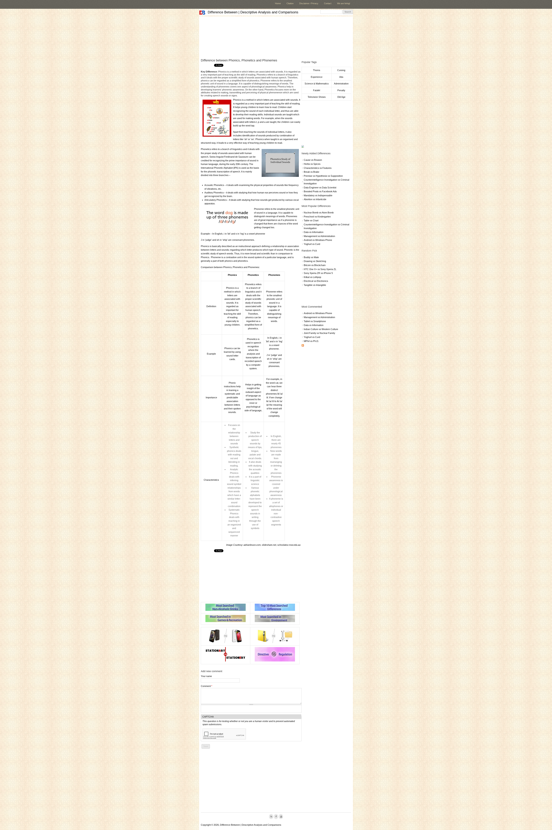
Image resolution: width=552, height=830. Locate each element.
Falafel (316, 90)
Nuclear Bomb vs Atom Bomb (319, 212)
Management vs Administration (319, 236)
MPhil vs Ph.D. (311, 341)
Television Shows (317, 97)
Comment (206, 686)
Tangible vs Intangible (315, 285)
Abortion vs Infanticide (315, 199)
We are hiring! (343, 3)
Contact (327, 3)
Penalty (341, 90)
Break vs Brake (311, 172)
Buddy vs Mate (311, 257)
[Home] (202, 13)
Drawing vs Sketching (315, 261)
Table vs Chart (311, 220)
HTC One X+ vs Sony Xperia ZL (320, 269)
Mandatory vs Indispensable (318, 195)
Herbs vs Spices (312, 164)
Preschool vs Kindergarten (317, 216)
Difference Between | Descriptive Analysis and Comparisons (253, 12)
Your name (206, 676)
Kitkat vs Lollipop (312, 277)
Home (278, 3)
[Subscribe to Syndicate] (303, 346)
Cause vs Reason (313, 160)
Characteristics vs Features (317, 168)
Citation (290, 3)
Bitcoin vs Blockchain (315, 265)
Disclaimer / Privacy (308, 3)
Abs (341, 77)
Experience (316, 77)
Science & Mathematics (317, 83)
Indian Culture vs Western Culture (321, 329)
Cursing (341, 70)
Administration (341, 83)
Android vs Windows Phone (318, 240)
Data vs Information (313, 232)
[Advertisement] (276, 36)
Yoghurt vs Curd (312, 244)
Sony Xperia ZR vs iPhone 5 (318, 273)
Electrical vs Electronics (316, 281)
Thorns (316, 70)
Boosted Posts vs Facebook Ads (320, 191)
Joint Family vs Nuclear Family (319, 333)
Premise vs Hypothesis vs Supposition (323, 176)
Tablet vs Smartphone (315, 321)
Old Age (341, 97)
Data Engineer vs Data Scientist (320, 187)
